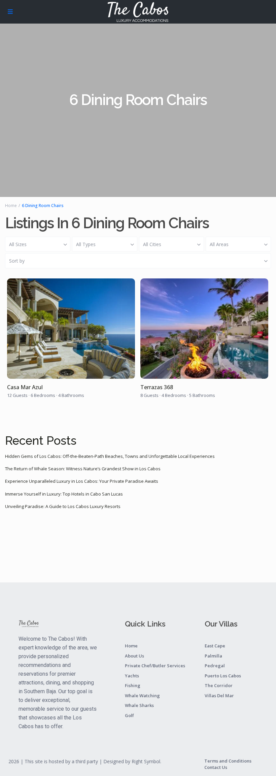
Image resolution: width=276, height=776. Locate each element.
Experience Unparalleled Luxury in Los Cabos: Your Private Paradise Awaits (81, 481)
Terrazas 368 (156, 387)
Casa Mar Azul (25, 387)
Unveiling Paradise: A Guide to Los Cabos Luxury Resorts (62, 506)
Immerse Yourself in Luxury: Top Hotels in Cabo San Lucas (64, 494)
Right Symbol (146, 761)
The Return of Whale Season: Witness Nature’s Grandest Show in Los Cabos (83, 469)
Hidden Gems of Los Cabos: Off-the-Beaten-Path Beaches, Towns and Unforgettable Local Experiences (110, 456)
